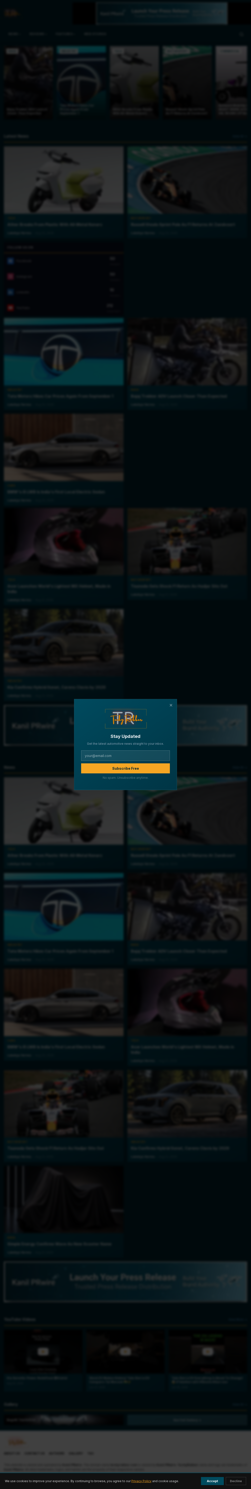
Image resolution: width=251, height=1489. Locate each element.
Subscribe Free (125, 768)
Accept (212, 1481)
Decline (236, 1481)
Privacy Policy (141, 1481)
